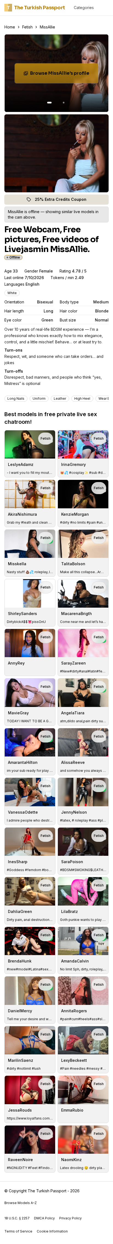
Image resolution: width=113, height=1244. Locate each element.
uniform (39, 398)
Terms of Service (18, 1231)
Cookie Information (52, 1231)
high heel (82, 398)
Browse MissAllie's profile (64, 74)
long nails (15, 398)
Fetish (27, 27)
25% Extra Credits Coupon (64, 200)
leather (60, 398)
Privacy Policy (70, 1218)
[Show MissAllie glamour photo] (64, 103)
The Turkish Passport (36, 8)
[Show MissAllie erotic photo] (49, 103)
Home (9, 27)
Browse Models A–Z (20, 1203)
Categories (84, 7)
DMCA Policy (44, 1218)
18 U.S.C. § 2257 (17, 1218)
